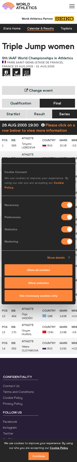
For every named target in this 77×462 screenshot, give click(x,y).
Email (27, 75)
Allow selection (38, 282)
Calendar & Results (40, 28)
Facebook (10, 422)
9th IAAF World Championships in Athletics (37, 58)
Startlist (13, 114)
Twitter (8, 433)
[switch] (66, 217)
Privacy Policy (13, 403)
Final (57, 103)
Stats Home (12, 28)
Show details (56, 257)
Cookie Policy (13, 398)
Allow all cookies (38, 270)
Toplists (66, 28)
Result (39, 114)
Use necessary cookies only (38, 295)
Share (7, 75)
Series (64, 114)
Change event (40, 90)
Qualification (20, 103)
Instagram (10, 427)
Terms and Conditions (18, 392)
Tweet (17, 75)
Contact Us (11, 386)
